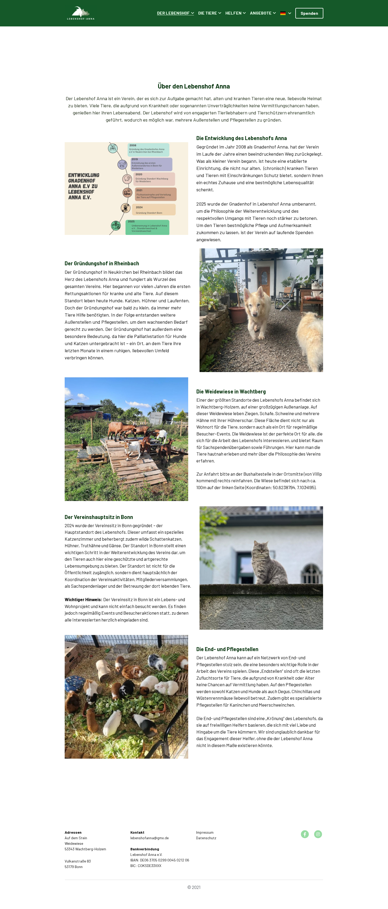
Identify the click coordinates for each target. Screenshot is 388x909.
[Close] (259, 428)
